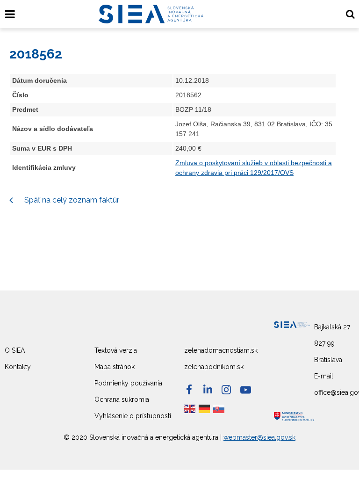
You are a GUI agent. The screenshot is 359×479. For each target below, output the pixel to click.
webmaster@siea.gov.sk (259, 437)
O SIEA (15, 350)
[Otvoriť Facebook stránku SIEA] (189, 389)
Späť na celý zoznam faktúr (70, 200)
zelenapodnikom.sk (214, 366)
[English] (190, 408)
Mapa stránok (114, 366)
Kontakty (18, 366)
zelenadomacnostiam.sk (221, 350)
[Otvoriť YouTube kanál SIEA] (245, 390)
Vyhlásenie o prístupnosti (132, 416)
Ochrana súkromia (121, 399)
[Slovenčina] (219, 408)
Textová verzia (115, 350)
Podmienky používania (128, 383)
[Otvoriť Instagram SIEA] (226, 389)
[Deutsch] (205, 408)
